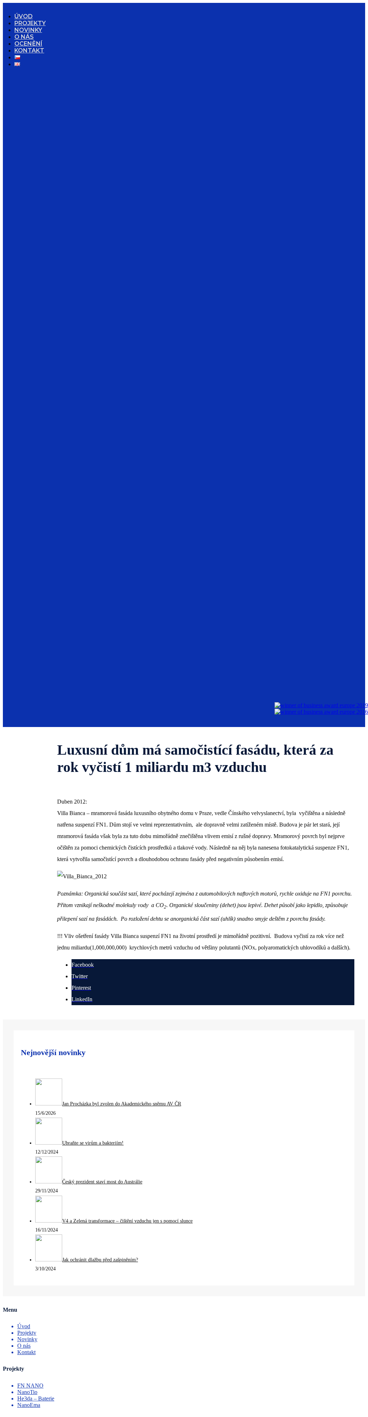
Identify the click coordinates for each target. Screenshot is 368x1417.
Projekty (30, 23)
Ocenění (28, 43)
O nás (24, 36)
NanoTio (27, 1392)
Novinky (28, 30)
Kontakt (29, 50)
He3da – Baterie (35, 1398)
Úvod (23, 16)
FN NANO (30, 1386)
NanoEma (28, 1405)
